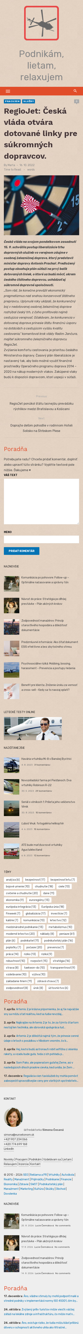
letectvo (58, 920)
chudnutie (44, 886)
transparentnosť (62, 967)
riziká (46, 954)
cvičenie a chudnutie (22, 893)
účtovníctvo (58, 988)
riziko (30, 954)
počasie (34, 947)
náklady (47, 934)
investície (59, 913)
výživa (38, 974)
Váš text (10, 475)
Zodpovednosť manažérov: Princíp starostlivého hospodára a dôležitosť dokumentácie (44, 625)
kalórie (12, 920)
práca (12, 954)
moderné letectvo (20, 934)
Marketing (26, 1189)
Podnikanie (52, 1179)
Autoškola (68, 1174)
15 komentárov (44, 812)
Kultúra (39, 1189)
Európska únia (53, 906)
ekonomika (15, 900)
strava (12, 967)
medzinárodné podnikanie (24, 927)
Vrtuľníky (54, 1174)
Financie (66, 1179)
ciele (64, 886)
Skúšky (49, 1189)
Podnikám (35, 1159)
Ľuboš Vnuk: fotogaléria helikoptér (42, 823)
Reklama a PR (38, 1174)
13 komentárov (42, 855)
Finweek (13, 913)
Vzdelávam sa (52, 1159)
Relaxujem (10, 1164)
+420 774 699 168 (15, 1144)
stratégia (61, 961)
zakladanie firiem (19, 981)
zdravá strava (48, 981)
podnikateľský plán (58, 940)
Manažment (21, 1179)
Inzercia (24, 1164)
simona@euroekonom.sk (19, 1134)
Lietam (67, 1159)
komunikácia (34, 920)
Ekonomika (10, 1184)
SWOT (34, 1184)
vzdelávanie (16, 974)
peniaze (67, 934)
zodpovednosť (17, 988)
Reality (8, 1179)
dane (48, 893)
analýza (13, 879)
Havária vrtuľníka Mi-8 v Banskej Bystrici (46, 759)
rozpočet (38, 961)
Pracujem (12, 101)
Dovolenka (10, 1193)
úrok (38, 988)
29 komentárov (44, 791)
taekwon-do (34, 967)
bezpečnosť (35, 879)
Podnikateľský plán (51, 1184)
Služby (28, 101)
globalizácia (36, 913)
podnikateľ (30, 940)
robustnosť (15, 961)
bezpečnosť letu (63, 879)
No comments (62, 1225)
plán (10, 940)
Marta (11, 165)
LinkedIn (9, 1149)
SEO (25, 1174)
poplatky (13, 947)
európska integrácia (21, 906)
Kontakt (35, 1164)
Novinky (9, 1159)
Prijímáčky (37, 1179)
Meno (8, 532)
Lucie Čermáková (44, 1225)
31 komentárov (42, 764)
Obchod (60, 1189)
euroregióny (39, 900)
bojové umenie (18, 886)
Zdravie (24, 1184)
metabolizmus (60, 927)
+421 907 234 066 (15, 1139)
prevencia (55, 947)
